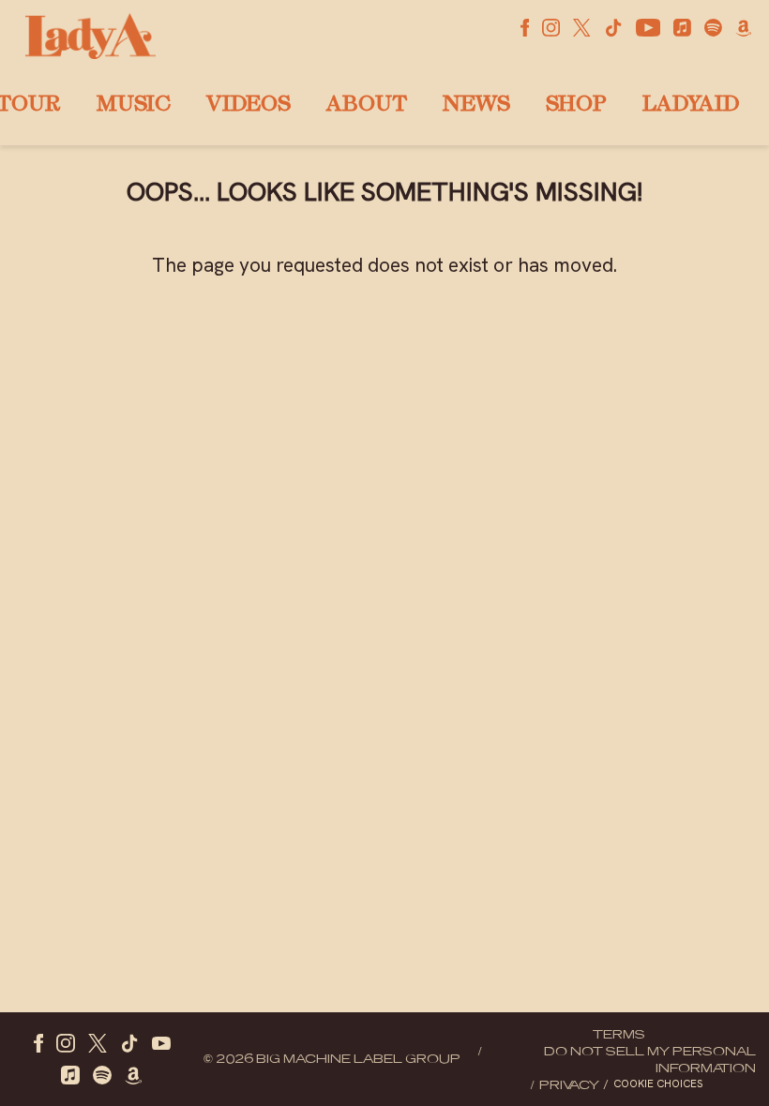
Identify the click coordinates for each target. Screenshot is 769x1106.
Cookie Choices (657, 1083)
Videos (248, 105)
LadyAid (690, 105)
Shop (576, 105)
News (476, 105)
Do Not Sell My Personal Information (650, 1059)
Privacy (569, 1084)
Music (134, 105)
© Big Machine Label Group (332, 1058)
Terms (619, 1033)
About (366, 105)
